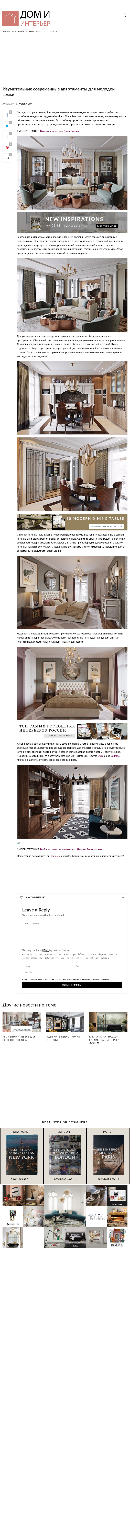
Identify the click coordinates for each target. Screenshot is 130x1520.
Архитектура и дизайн (14, 31)
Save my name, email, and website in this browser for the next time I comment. (65, 980)
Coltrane (115, 756)
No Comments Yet (35, 898)
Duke (100, 756)
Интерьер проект (34, 31)
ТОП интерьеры (50, 31)
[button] (126, 1154)
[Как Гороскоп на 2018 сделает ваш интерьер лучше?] (108, 1024)
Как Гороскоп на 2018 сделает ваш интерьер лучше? (104, 1040)
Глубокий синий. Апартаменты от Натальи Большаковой (71, 849)
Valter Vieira (25, 104)
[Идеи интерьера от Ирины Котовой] (65, 1024)
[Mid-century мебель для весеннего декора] (22, 1024)
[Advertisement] (65, 62)
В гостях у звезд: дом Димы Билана (59, 131)
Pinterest (55, 856)
